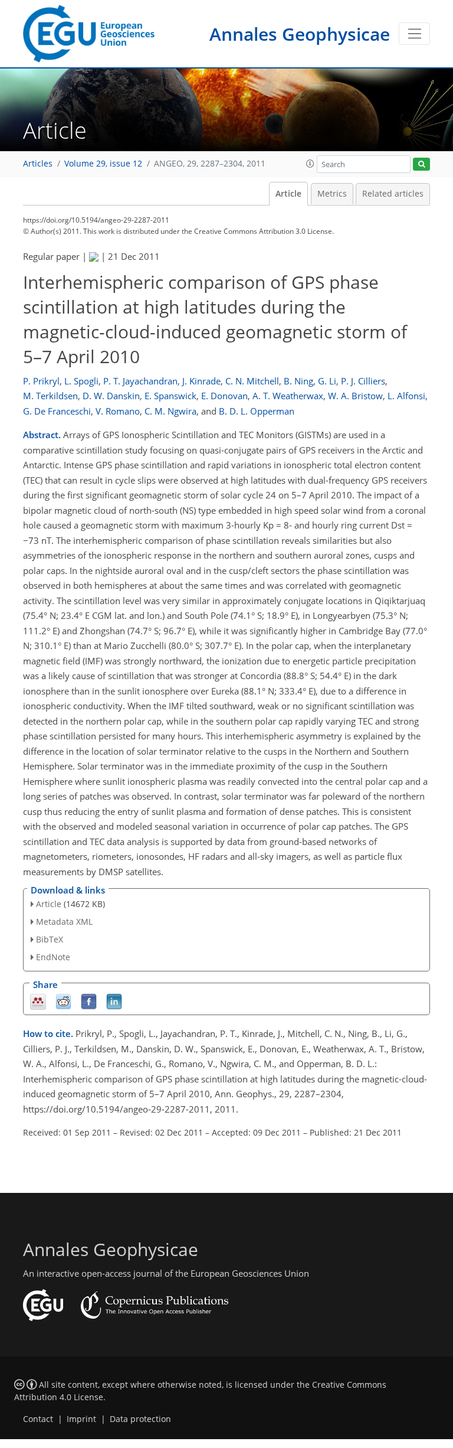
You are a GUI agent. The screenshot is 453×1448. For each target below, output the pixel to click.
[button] (310, 163)
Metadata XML (64, 921)
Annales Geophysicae (299, 34)
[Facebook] (89, 1000)
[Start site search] (421, 164)
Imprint (81, 1419)
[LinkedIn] (114, 1000)
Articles (37, 163)
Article (288, 193)
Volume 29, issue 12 (103, 163)
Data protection (140, 1419)
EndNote (53, 957)
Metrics (332, 193)
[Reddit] (63, 1000)
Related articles (393, 193)
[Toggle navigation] (414, 33)
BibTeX (49, 939)
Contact (38, 1419)
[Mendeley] (38, 1000)
